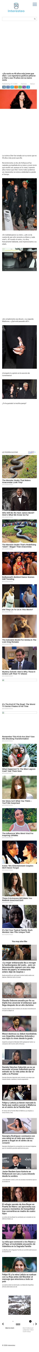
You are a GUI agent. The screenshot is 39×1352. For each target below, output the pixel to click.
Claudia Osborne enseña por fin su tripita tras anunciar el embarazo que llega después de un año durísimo (19, 1002)
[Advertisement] (19, 46)
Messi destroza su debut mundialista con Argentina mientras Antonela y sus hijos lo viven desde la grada (19, 1036)
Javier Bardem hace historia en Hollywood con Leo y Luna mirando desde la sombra (18, 1173)
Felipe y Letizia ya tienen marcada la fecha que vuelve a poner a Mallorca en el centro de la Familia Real (19, 1105)
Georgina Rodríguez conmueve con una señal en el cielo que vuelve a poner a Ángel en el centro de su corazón (18, 1139)
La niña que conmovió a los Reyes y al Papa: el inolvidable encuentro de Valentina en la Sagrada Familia (18, 1244)
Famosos (24, 84)
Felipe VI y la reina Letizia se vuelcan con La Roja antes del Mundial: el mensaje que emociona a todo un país (19, 1278)
